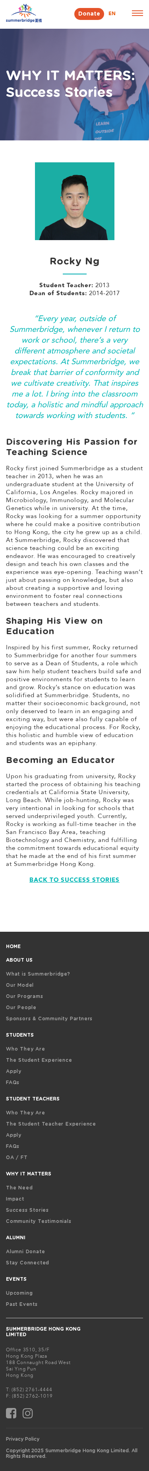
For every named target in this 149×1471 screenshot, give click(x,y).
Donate (89, 14)
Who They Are (25, 1049)
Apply (13, 1071)
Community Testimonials (39, 1221)
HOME (13, 946)
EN (112, 13)
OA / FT (17, 1157)
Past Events (22, 1304)
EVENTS (16, 1279)
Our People (21, 1007)
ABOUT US (19, 960)
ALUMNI (15, 1237)
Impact (15, 1199)
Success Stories (27, 1210)
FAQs (12, 1082)
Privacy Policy (22, 1439)
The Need (19, 1187)
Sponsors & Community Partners (49, 1018)
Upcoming (19, 1293)
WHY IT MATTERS (28, 1173)
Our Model (20, 985)
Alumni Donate (25, 1251)
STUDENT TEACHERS (33, 1098)
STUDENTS (20, 1035)
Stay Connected (27, 1262)
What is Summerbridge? (38, 974)
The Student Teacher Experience (51, 1124)
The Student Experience (39, 1060)
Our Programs (24, 996)
